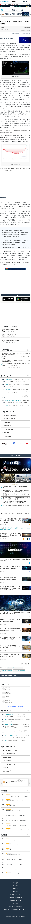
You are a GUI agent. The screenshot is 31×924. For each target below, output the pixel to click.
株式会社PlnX (8, 389)
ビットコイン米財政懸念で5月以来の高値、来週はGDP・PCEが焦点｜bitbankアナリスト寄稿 (10, 520)
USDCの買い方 (8, 422)
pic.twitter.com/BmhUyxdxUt (9, 244)
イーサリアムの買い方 (9, 429)
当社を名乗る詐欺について (15, 897)
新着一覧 (9, 923)
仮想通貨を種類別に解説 (12, 329)
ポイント (19, 84)
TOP (4, 923)
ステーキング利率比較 (25, 4)
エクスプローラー (18, 102)
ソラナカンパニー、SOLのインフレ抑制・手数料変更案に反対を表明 (10, 567)
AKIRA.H (3, 27)
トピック (15, 923)
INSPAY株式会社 (9, 379)
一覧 (27, 350)
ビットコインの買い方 (11, 334)
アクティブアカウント (9, 106)
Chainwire (6, 29)
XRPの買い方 (7, 432)
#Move (8, 236)
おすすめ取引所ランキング (12, 340)
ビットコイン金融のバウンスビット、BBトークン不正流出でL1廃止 (10, 578)
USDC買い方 (16, 4)
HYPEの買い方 (7, 436)
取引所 (21, 923)
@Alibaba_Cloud (6, 232)
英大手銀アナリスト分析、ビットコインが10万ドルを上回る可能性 (10, 655)
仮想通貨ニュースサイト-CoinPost (18, 916)
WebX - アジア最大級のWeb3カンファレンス (15, 909)
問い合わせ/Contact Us (15, 894)
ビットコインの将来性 (6, 4)
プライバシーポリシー (15, 900)
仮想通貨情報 (27, 27)
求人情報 (15, 885)
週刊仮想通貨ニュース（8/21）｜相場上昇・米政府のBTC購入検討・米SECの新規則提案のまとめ (10, 535)
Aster (6, 384)
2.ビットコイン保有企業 (6, 670)
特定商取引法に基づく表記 (15, 906)
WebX (27, 923)
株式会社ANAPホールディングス (13, 400)
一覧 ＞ (28, 484)
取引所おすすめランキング (10, 415)
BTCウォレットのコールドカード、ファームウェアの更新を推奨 (10, 620)
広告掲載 (15, 883)
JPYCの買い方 (7, 425)
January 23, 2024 (24, 247)
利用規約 (15, 891)
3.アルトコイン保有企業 (19, 670)
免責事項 (15, 888)
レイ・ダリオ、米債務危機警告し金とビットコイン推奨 (10, 646)
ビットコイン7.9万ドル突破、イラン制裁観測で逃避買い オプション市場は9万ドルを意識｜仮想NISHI (10, 588)
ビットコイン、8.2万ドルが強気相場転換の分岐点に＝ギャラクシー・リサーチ (10, 629)
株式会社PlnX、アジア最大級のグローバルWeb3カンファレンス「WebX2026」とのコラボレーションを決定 (17, 391)
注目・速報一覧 (25, 664)
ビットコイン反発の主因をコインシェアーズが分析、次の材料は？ (10, 638)
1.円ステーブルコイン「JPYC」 (15, 668)
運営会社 (15, 903)
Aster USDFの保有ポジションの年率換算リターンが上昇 (19, 780)
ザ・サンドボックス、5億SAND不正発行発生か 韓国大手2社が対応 (15, 559)
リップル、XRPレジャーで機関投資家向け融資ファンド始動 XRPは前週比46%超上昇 (15, 613)
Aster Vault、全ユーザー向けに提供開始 (18, 396)
